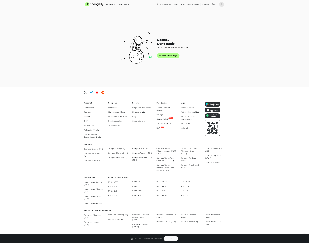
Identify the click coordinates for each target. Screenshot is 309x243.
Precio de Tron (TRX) (189, 222)
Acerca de (112, 108)
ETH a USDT (137, 186)
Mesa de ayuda (138, 112)
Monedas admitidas (116, 112)
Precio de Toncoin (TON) (212, 216)
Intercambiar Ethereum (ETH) (94, 190)
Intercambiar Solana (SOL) (92, 197)
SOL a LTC (185, 195)
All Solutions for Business (163, 109)
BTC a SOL (112, 195)
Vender (87, 116)
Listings (159, 115)
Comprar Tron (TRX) (140, 148)
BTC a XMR (112, 191)
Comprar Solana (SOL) (117, 157)
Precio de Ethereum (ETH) (92, 216)
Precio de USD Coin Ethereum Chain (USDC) (140, 217)
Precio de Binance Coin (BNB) (166, 216)
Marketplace (89, 125)
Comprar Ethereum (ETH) (92, 154)
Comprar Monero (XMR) (118, 153)
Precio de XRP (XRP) (116, 219)
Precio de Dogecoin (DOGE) (140, 225)
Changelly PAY (162, 119)
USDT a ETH (161, 195)
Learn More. (158, 239)
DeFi (86, 121)
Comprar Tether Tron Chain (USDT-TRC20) (165, 159)
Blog (176, 4)
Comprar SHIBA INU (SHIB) (213, 149)
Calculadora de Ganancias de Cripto (92, 135)
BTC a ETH (112, 187)
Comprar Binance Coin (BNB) (142, 158)
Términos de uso (187, 108)
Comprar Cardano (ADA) (188, 159)
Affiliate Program (163, 123)
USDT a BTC (161, 182)
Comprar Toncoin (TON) (142, 153)
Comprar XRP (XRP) (116, 148)
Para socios (185, 123)
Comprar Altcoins (212, 162)
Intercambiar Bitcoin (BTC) (93, 183)
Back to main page (168, 56)
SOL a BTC (185, 186)
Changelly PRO (114, 125)
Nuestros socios (115, 121)
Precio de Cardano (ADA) (188, 216)
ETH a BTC (136, 182)
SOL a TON (185, 182)
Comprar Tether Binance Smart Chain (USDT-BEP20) (165, 167)
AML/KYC (184, 128)
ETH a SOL (136, 195)
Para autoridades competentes (188, 117)
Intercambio (89, 108)
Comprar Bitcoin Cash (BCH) (190, 166)
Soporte (205, 4)
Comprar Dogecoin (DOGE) (213, 156)
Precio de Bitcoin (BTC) (118, 215)
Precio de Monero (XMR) (91, 223)
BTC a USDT (113, 182)
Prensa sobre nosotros (117, 116)
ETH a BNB (137, 191)
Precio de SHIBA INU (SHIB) (213, 223)
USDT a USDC (162, 186)
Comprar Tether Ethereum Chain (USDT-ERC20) (166, 151)
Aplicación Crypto (91, 130)
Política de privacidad (190, 112)
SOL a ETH (185, 191)
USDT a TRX (161, 191)
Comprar (88, 112)
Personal (109, 4)
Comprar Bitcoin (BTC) (93, 149)
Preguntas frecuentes (190, 4)
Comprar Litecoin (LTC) (94, 160)
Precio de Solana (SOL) (166, 222)
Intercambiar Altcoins (93, 203)
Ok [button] (171, 239)
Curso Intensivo (138, 121)
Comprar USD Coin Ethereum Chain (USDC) (189, 151)
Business (123, 4)
